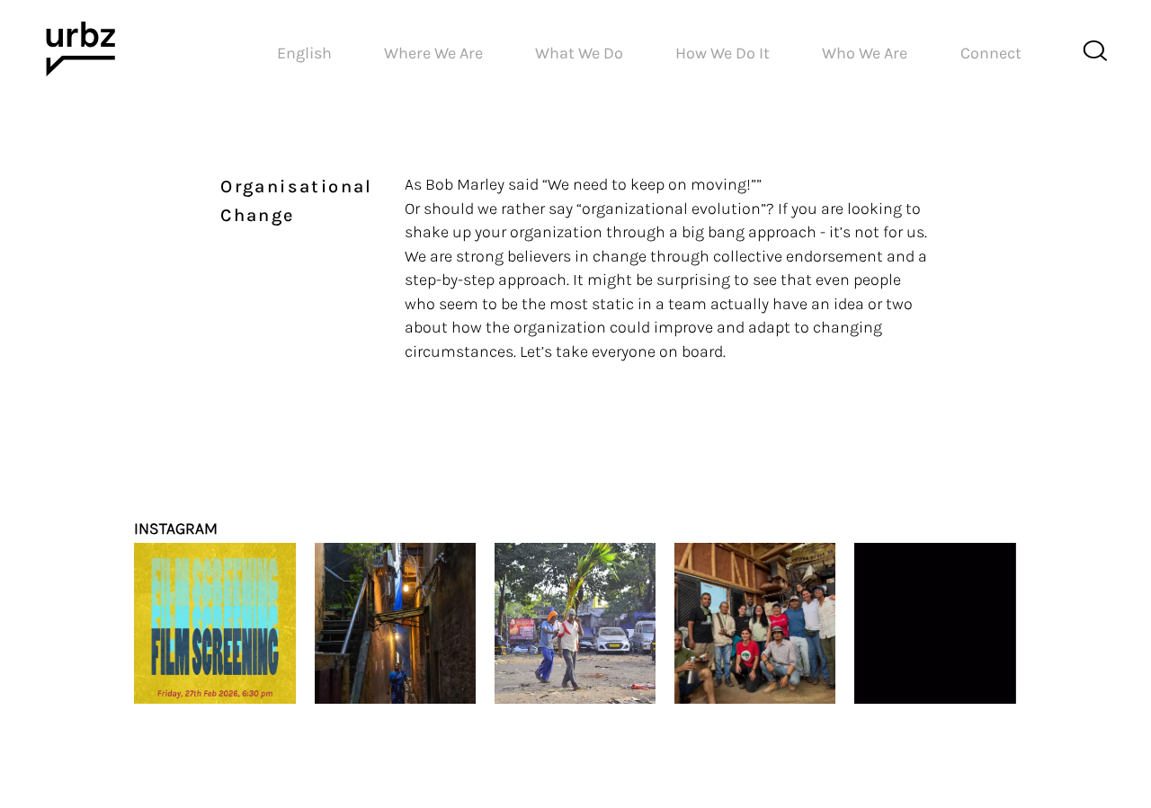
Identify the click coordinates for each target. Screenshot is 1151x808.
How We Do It (722, 53)
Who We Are (864, 53)
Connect (991, 53)
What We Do (579, 53)
